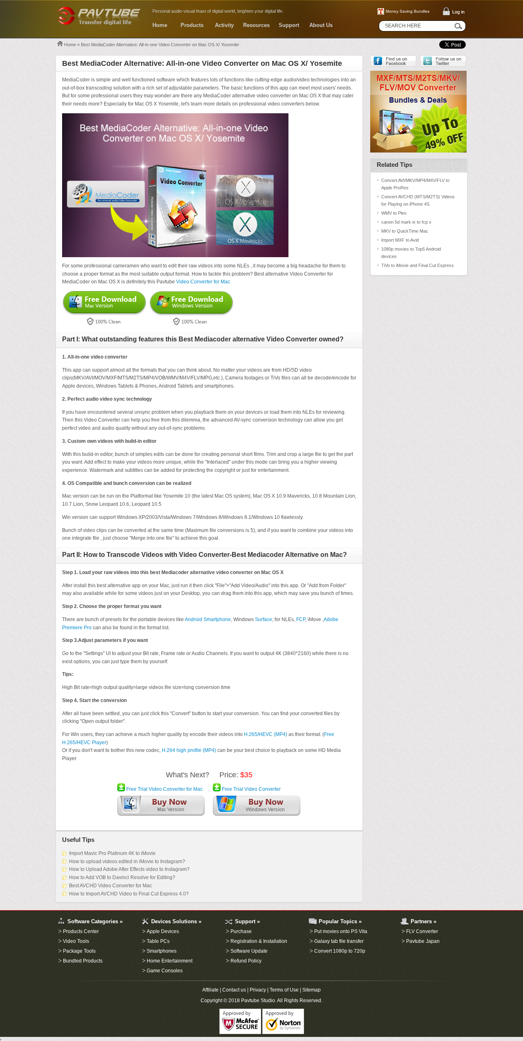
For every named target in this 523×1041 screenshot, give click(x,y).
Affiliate (210, 990)
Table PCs (158, 941)
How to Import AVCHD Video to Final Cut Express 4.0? (129, 894)
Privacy (258, 990)
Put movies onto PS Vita (340, 931)
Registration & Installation (258, 941)
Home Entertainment (169, 961)
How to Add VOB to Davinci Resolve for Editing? (122, 877)
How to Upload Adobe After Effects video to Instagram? (129, 869)
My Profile (57, 906)
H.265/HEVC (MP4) (265, 734)
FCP (300, 619)
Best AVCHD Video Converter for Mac (110, 885)
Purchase (241, 931)
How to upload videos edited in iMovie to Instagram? (127, 861)
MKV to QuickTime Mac (404, 231)
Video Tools (76, 941)
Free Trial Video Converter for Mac (164, 789)
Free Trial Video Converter (251, 789)
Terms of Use (284, 990)
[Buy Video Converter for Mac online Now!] (161, 807)
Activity (224, 25)
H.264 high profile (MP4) (189, 750)
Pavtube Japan (423, 941)
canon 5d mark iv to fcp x (406, 222)
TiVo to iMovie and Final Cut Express (417, 265)
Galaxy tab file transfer (339, 941)
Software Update (249, 951)
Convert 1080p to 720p (339, 951)
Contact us (234, 990)
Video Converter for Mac (203, 282)
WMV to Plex (394, 213)
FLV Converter (422, 931)
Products (192, 25)
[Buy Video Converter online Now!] (256, 807)
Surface (263, 619)
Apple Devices (163, 931)
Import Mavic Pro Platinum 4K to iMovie (112, 853)
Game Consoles (165, 971)
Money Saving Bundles (407, 11)
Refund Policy (246, 961)
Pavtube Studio (258, 1000)
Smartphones (162, 951)
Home (159, 25)
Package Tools (79, 951)
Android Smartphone (208, 619)
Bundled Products (83, 961)
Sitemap (311, 990)
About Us (321, 25)
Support (289, 25)
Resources (256, 25)
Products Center (81, 931)
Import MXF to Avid (400, 240)
